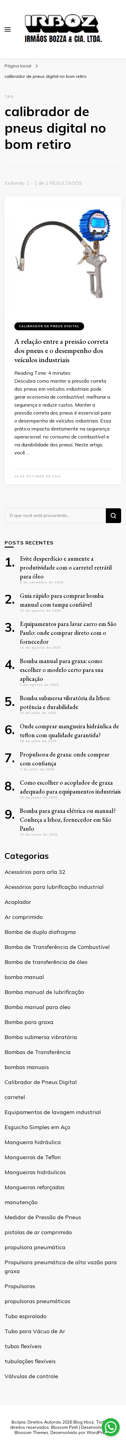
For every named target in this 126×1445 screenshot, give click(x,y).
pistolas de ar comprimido (38, 1232)
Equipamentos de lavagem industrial (53, 1112)
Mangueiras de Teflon (33, 1157)
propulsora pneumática (35, 1247)
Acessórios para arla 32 (35, 871)
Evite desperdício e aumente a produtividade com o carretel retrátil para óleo (66, 567)
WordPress (98, 1432)
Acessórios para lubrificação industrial (54, 886)
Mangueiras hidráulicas (35, 1172)
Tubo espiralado (25, 1316)
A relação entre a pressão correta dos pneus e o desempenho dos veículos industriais (61, 350)
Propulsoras (20, 1286)
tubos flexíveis (23, 1346)
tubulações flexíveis (30, 1361)
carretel (15, 1097)
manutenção (21, 1202)
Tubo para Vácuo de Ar (35, 1331)
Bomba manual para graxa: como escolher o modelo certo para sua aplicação (61, 670)
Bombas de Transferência (38, 1052)
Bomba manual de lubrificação (44, 992)
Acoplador (18, 901)
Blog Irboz (83, 1422)
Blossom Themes (31, 1432)
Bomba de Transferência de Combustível (57, 946)
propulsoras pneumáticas (37, 1301)
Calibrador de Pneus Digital (49, 326)
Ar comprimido (24, 916)
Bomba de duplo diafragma (40, 931)
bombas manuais (27, 1067)
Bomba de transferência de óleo (46, 961)
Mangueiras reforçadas (35, 1187)
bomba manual (24, 976)
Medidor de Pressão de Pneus (43, 1217)
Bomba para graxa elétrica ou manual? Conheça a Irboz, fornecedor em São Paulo (68, 819)
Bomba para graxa (29, 1022)
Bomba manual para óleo (37, 1007)
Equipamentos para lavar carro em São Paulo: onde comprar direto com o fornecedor (68, 633)
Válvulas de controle (31, 1376)
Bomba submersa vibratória (41, 1037)
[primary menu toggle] (8, 29)
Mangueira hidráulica (33, 1142)
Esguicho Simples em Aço (37, 1127)
